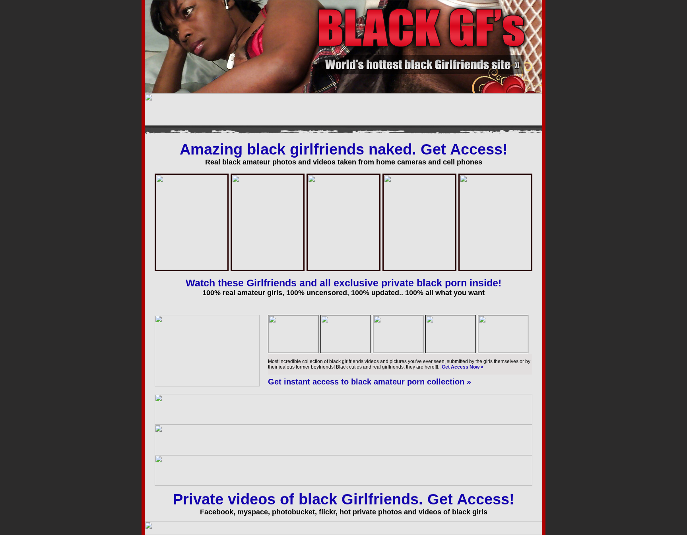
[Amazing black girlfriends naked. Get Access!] (207, 385)
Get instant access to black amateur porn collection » (369, 381)
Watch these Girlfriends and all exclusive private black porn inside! (343, 282)
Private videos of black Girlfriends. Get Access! (343, 499)
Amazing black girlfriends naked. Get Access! (344, 149)
